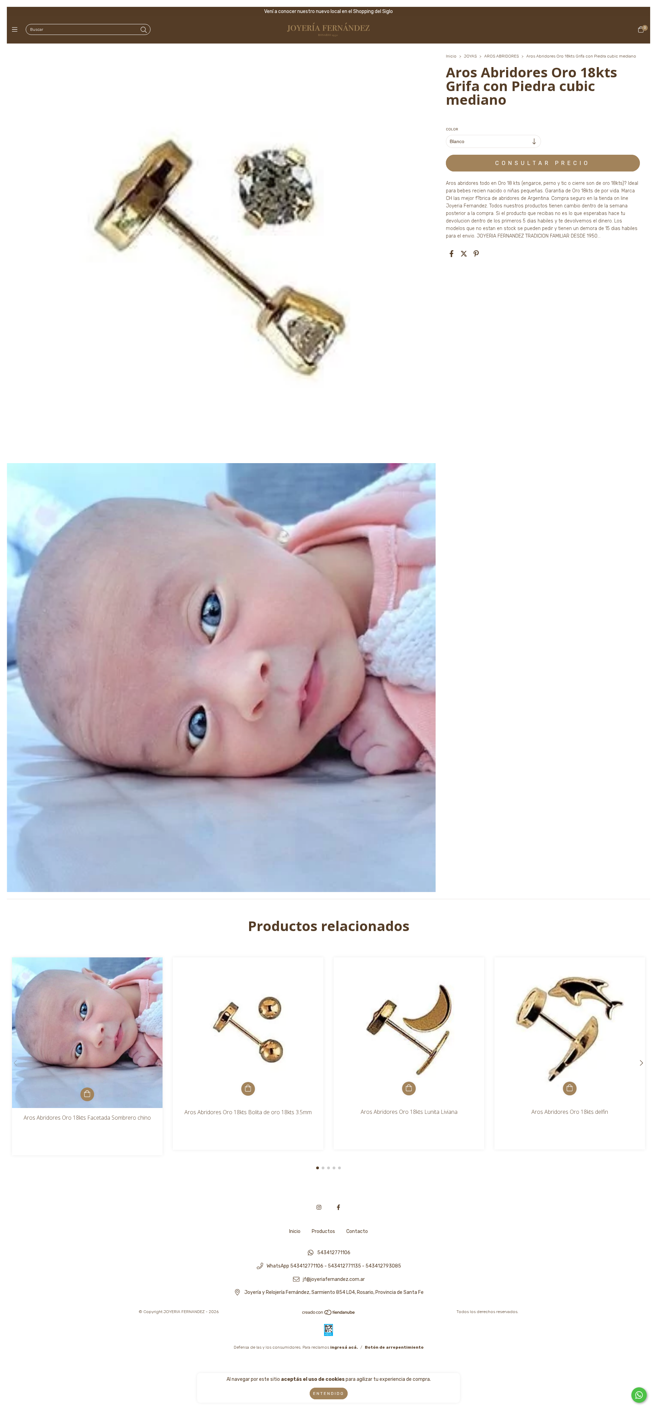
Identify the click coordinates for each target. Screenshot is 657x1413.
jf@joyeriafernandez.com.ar (334, 1279)
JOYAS (470, 56)
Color (452, 129)
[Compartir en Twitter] (463, 253)
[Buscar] (144, 30)
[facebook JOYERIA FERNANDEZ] (338, 1207)
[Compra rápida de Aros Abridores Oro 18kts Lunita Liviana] (409, 1088)
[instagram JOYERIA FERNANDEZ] (319, 1207)
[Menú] (16, 30)
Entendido (328, 1393)
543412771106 (333, 1253)
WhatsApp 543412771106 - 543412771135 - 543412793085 (334, 1266)
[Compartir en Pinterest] (476, 253)
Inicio (451, 56)
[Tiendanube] (328, 1314)
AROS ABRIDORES (502, 56)
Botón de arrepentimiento (394, 1347)
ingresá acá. (344, 1347)
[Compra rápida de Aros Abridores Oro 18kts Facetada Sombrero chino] (87, 1094)
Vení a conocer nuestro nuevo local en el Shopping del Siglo (328, 11)
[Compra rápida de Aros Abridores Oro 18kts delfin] (570, 1088)
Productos (323, 1231)
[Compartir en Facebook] (451, 253)
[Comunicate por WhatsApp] (639, 1395)
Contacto (357, 1231)
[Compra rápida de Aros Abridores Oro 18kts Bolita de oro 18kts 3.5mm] (248, 1089)
